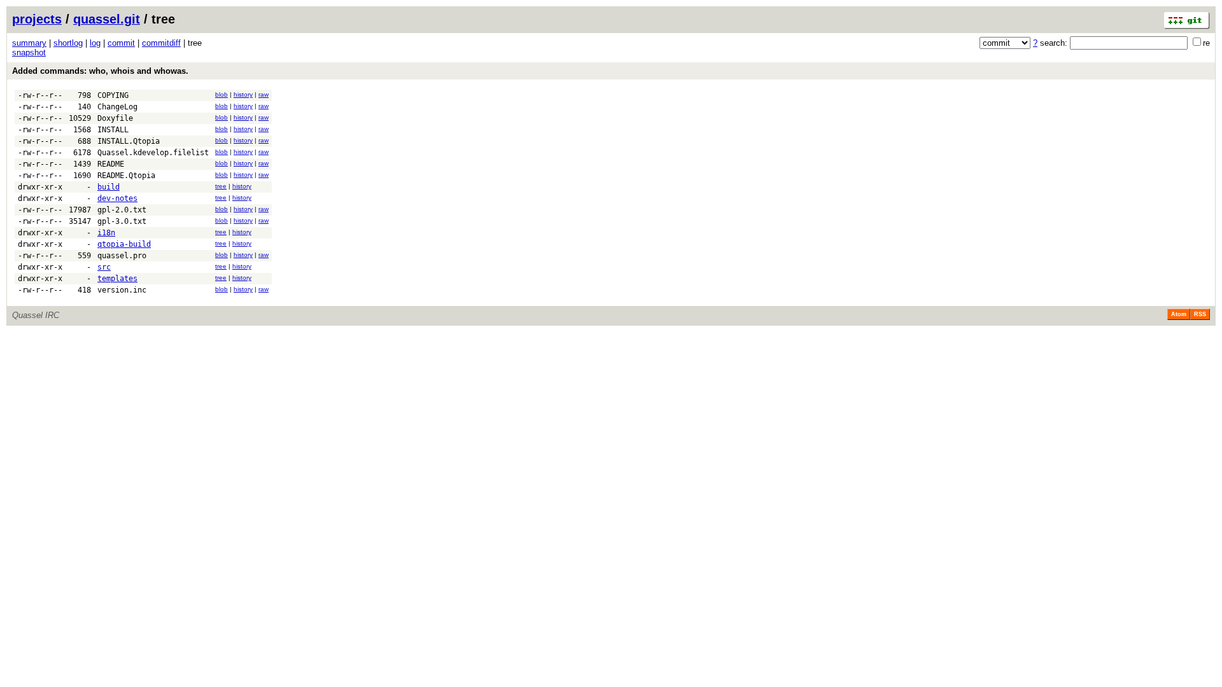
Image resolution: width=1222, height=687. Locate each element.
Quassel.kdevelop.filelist (153, 152)
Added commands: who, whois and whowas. (100, 71)
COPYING (113, 95)
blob (221, 94)
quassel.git (106, 19)
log (95, 43)
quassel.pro (121, 255)
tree (221, 186)
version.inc (121, 290)
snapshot (29, 52)
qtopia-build (124, 244)
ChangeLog (117, 106)
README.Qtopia (126, 175)
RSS (1200, 314)
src (104, 267)
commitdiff (161, 43)
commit (121, 43)
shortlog (68, 43)
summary (29, 43)
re (1206, 43)
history (243, 94)
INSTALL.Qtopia (128, 141)
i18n (106, 232)
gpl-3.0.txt (121, 221)
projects (37, 19)
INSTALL (113, 129)
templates (117, 278)
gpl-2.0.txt (121, 209)
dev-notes (117, 198)
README (110, 164)
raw (263, 94)
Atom (1178, 314)
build (108, 187)
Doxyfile (115, 118)
